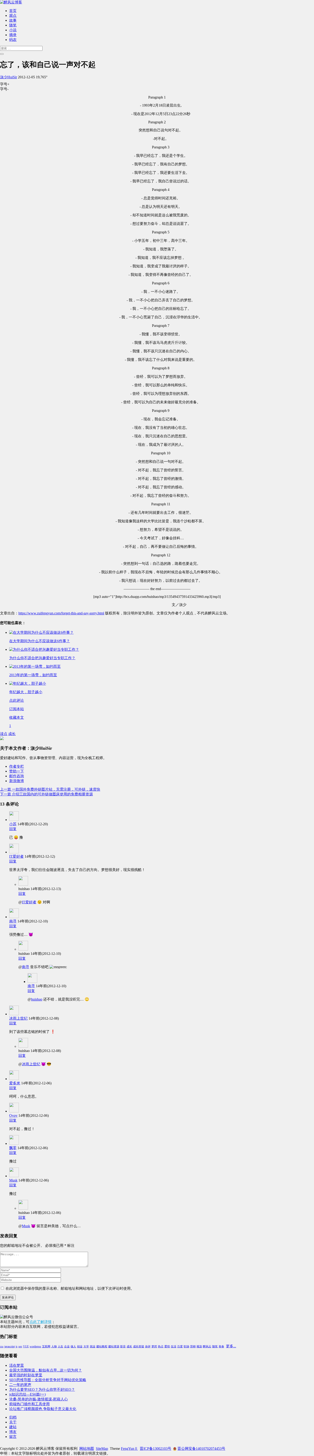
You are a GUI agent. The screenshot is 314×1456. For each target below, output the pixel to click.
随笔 (13, 25)
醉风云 (207, 1346)
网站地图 (86, 1448)
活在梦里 (16, 1365)
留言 (13, 1437)
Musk (13, 1180)
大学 (86, 1346)
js (16, 1346)
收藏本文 (16, 717)
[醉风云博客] (11, 2)
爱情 (167, 1346)
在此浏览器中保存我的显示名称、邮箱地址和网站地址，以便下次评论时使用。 (70, 1288)
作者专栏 (16, 766)
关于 (13, 1422)
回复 (13, 829)
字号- (4, 89)
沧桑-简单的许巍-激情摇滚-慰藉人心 (38, 1399)
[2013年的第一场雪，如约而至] (35, 666)
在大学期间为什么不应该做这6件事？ (39, 641)
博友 (13, 1432)
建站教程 (101, 1346)
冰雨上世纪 (18, 1018)
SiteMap (102, 1448)
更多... (231, 1346)
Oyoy (13, 1115)
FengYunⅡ (129, 1448)
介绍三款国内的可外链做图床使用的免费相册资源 (46, 794)
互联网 (46, 1346)
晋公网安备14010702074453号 (201, 1448)
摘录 (13, 35)
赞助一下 (16, 771)
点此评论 (16, 700)
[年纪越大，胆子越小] (27, 683)
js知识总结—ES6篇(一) (27, 1394)
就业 (92, 1346)
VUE (26, 1346)
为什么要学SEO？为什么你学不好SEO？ (42, 1389)
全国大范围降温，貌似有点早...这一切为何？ (45, 1370)
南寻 (13, 921)
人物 (54, 1346)
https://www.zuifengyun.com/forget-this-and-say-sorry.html (61, 613)
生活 (173, 1346)
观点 (13, 15)
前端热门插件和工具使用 (29, 1404)
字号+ (4, 84)
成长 (12, 734)
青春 (221, 1346)
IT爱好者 (16, 856)
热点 (160, 1346)
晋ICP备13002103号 (155, 1448)
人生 (60, 1346)
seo (20, 1346)
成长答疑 (138, 1346)
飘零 (13, 1148)
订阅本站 (16, 709)
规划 (199, 1346)
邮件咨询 (16, 776)
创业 (80, 1346)
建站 (13, 1427)
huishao (36, 999)
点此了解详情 (40, 1322)
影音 (123, 1346)
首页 (13, 11)
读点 (3, 734)
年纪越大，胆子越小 (25, 692)
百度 (180, 1346)
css (1, 1346)
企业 (67, 1346)
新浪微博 (16, 781)
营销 (193, 1346)
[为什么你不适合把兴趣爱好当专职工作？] (44, 649)
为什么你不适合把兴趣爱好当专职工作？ (42, 658)
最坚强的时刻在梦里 (25, 1375)
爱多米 (14, 1083)
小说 (13, 30)
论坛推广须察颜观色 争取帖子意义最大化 (42, 1409)
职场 (186, 1346)
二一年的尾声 (20, 1385)
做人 (73, 1346)
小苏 (13, 824)
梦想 (154, 1346)
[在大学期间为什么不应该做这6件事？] (41, 632)
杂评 (148, 1346)
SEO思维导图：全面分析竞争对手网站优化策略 (47, 1380)
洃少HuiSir (8, 77)
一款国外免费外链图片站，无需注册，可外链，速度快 (50, 789)
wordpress (35, 1346)
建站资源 (113, 1346)
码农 (13, 40)
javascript (9, 1346)
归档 (13, 1417)
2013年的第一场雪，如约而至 (33, 675)
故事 (13, 20)
